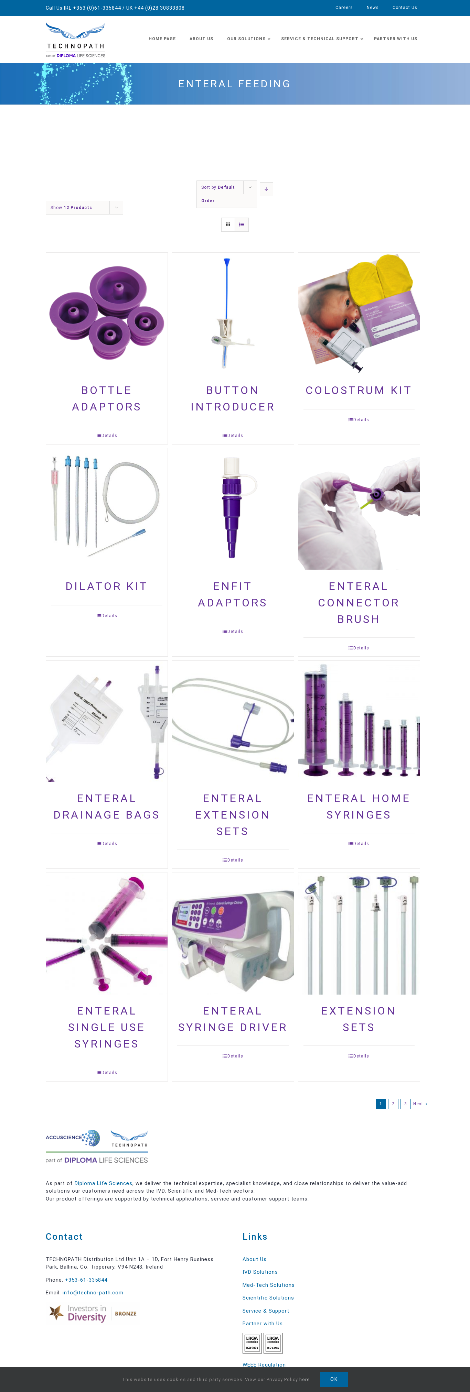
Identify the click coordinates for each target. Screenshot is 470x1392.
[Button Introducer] (232, 314)
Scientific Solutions (268, 1298)
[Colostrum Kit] (359, 314)
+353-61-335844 (86, 1280)
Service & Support (266, 1311)
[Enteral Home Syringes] (359, 722)
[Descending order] (266, 189)
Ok (334, 1379)
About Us (255, 1259)
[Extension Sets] (359, 934)
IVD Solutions (260, 1272)
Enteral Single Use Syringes (107, 1027)
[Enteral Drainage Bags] (107, 722)
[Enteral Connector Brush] (359, 509)
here (304, 1379)
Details (109, 435)
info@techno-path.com (93, 1293)
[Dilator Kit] (107, 509)
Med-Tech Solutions (269, 1285)
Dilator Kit (106, 586)
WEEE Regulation (264, 1365)
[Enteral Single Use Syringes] (107, 934)
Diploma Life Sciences (103, 1183)
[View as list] (241, 224)
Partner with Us (263, 1323)
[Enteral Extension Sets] (232, 722)
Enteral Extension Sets (233, 815)
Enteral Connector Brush (359, 603)
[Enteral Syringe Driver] (232, 934)
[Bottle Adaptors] (107, 314)
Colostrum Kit (359, 390)
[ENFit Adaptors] (232, 509)
